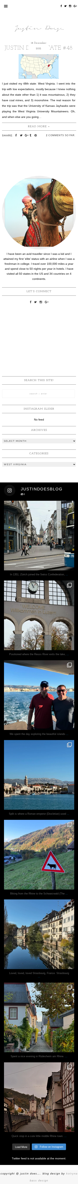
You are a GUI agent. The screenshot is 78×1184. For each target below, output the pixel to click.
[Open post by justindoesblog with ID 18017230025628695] (39, 1097)
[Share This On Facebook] (16, 135)
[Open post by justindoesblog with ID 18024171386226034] (39, 854)
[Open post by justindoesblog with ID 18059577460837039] (39, 934)
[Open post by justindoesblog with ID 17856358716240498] (39, 1017)
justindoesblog (39, 504)
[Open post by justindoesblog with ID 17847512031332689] (39, 535)
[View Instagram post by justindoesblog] (70, 565)
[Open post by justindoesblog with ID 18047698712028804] (39, 615)
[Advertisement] (39, 333)
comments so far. (61, 135)
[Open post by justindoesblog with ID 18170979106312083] (39, 695)
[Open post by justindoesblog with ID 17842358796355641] (39, 775)
